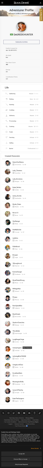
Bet (7, 57)
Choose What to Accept (20, 459)
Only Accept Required (21, 464)
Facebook (19, 413)
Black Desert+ (34, 413)
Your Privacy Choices (20, 426)
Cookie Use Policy (30, 424)
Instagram (8, 413)
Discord (29, 413)
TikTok (40, 413)
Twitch (14, 413)
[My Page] (40, 3)
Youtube (24, 413)
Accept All (21, 453)
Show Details (35, 448)
